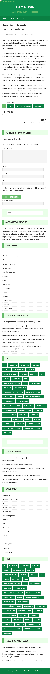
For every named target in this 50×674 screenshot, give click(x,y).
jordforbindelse (24, 106)
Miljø (4, 280)
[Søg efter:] (25, 213)
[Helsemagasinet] (7, 1)
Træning (5, 304)
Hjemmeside (7, 180)
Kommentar (7, 148)
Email (4, 173)
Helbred (5, 260)
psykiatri (38, 410)
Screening (6, 296)
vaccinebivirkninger (32, 428)
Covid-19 (30, 369)
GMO (26, 378)
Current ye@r (8, 200)
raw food (23, 415)
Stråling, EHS (7, 300)
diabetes (33, 374)
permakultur (9, 410)
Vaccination (7, 308)
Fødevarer (6, 252)
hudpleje (7, 387)
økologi (7, 433)
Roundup (34, 415)
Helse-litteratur (8, 264)
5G (4, 365)
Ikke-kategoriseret (9, 272)
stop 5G (37, 419)
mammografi (9, 401)
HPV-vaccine (35, 383)
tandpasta (8, 423)
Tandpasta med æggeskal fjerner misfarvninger (21, 475)
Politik (4, 292)
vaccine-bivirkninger (12, 428)
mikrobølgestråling (12, 406)
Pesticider (6, 288)
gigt (10, 106)
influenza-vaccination (13, 392)
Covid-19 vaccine (10, 374)
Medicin (5, 276)
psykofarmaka (10, 415)
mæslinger (41, 406)
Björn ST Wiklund (9, 339)
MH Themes (38, 671)
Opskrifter (6, 284)
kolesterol (8, 396)
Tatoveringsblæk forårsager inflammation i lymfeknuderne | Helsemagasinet (19, 327)
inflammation (20, 387)
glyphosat (16, 378)
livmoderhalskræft (33, 396)
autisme (35, 365)
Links (4, 19)
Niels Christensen (27, 34)
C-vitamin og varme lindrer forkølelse (17, 464)
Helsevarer (6, 268)
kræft (19, 396)
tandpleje (20, 423)
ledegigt (38, 106)
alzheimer (13, 365)
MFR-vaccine (23, 401)
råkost (7, 419)
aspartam (25, 365)
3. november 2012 (10, 34)
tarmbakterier (33, 423)
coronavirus (18, 369)
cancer (6, 369)
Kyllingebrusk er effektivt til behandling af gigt (26, 335)
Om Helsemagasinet (18, 19)
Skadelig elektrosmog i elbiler (29, 321)
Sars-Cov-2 (17, 419)
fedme (6, 378)
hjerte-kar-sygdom (12, 383)
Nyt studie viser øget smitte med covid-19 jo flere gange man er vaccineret (23, 340)
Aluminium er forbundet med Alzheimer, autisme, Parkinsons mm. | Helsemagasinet (21, 347)
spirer (27, 419)
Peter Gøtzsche (24, 410)
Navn (4, 166)
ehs (42, 374)
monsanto (28, 406)
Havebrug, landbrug (10, 256)
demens (24, 374)
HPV (24, 383)
